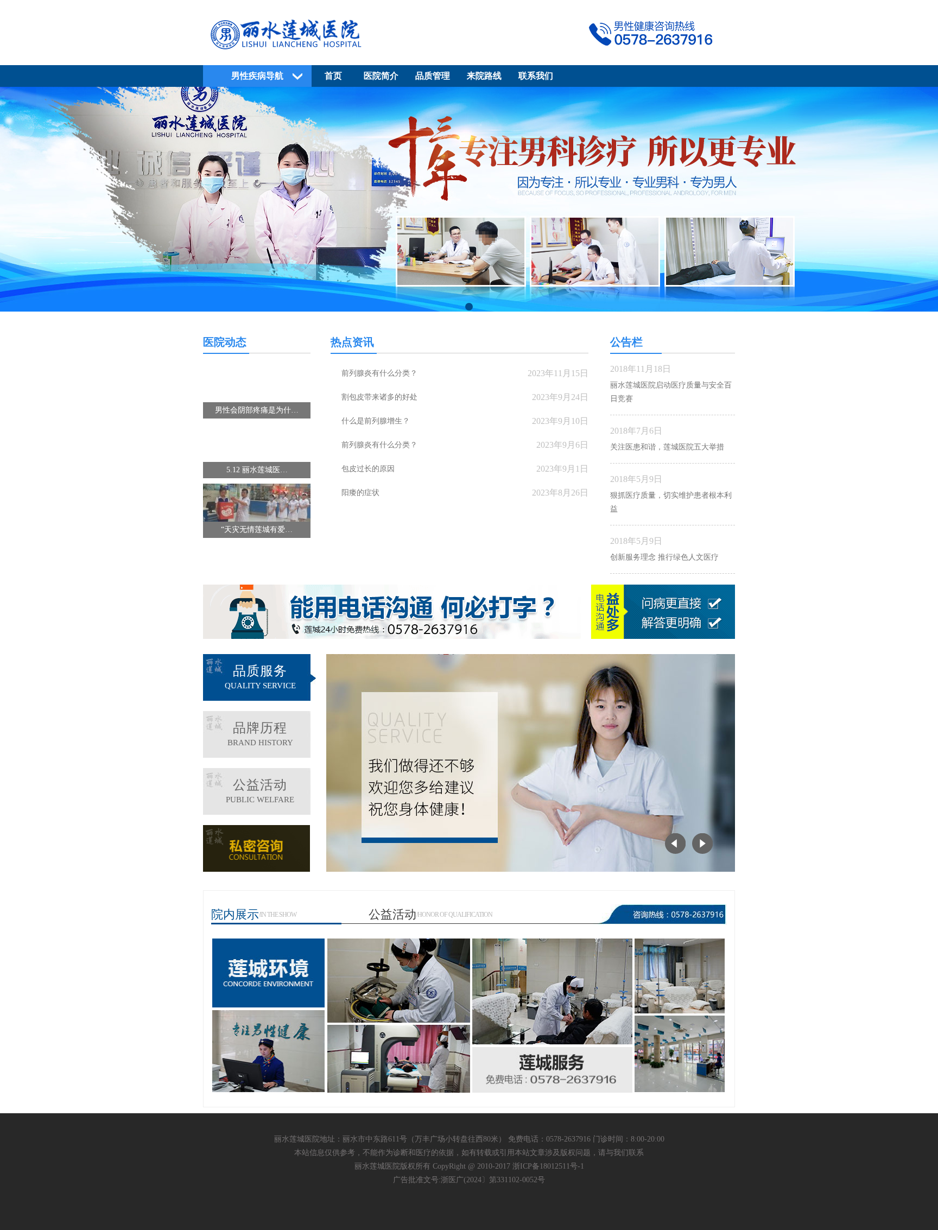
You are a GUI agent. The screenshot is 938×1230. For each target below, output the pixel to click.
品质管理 (432, 75)
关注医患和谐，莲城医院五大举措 (667, 447)
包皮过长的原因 (368, 469)
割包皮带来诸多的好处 (379, 397)
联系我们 (535, 75)
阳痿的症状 (360, 493)
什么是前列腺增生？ (375, 421)
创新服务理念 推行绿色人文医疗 (664, 557)
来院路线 (484, 75)
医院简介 (381, 75)
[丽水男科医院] (469, 52)
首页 (333, 75)
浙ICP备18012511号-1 (548, 1166)
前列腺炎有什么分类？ (379, 373)
